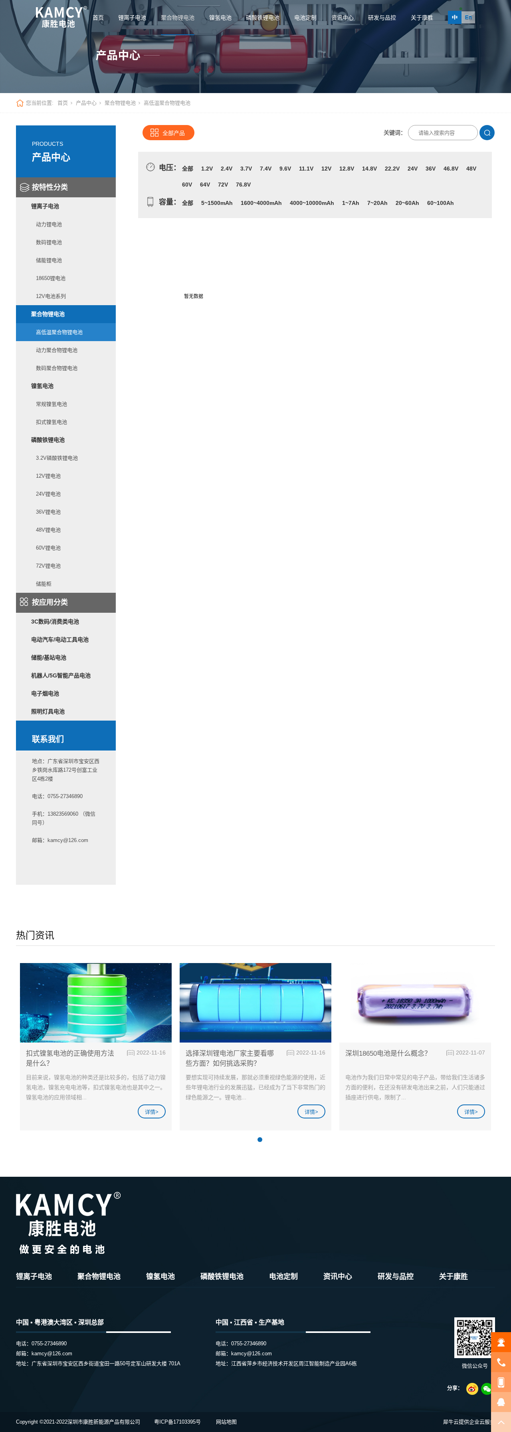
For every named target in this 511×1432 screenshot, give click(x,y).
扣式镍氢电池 (51, 422)
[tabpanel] (96, 1050)
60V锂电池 (48, 548)
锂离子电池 (132, 17)
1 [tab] (250, 1140)
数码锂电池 (49, 242)
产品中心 (86, 103)
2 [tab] (259, 1139)
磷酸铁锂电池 (262, 17)
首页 (98, 17)
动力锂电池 (49, 224)
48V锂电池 (48, 530)
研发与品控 (382, 17)
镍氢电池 (220, 17)
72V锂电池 (48, 566)
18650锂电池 (50, 278)
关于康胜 (422, 17)
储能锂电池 (49, 260)
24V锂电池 (48, 494)
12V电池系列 (51, 296)
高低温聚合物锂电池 (59, 332)
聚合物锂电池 (177, 17)
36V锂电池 (48, 512)
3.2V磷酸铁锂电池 (57, 458)
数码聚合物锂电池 (56, 368)
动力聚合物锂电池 (56, 350)
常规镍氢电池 (51, 404)
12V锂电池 (48, 476)
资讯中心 (342, 17)
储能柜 (43, 584)
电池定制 (305, 17)
